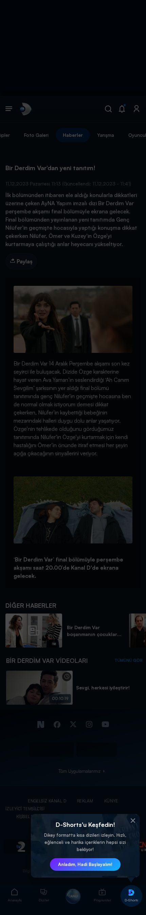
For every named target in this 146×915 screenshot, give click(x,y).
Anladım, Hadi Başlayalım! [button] (85, 864)
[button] (133, 821)
